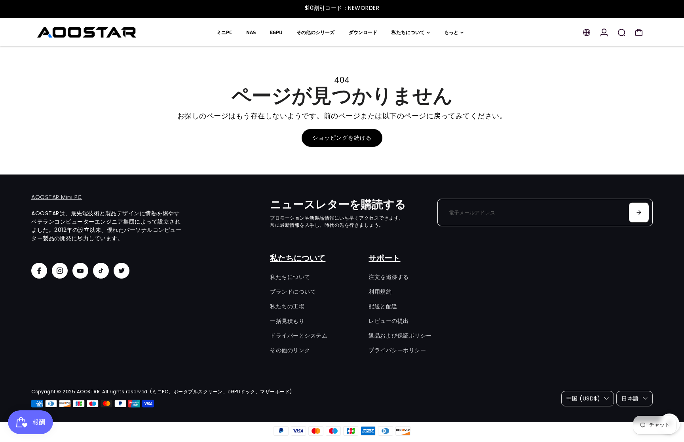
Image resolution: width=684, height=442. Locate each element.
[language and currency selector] (587, 32)
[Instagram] (60, 271)
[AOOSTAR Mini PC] (86, 32)
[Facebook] (39, 271)
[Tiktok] (101, 271)
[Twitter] (121, 271)
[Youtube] (80, 271)
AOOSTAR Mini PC (56, 197)
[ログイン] (604, 32)
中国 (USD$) (583, 398)
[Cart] (639, 32)
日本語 (630, 398)
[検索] (621, 32)
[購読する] (639, 212)
